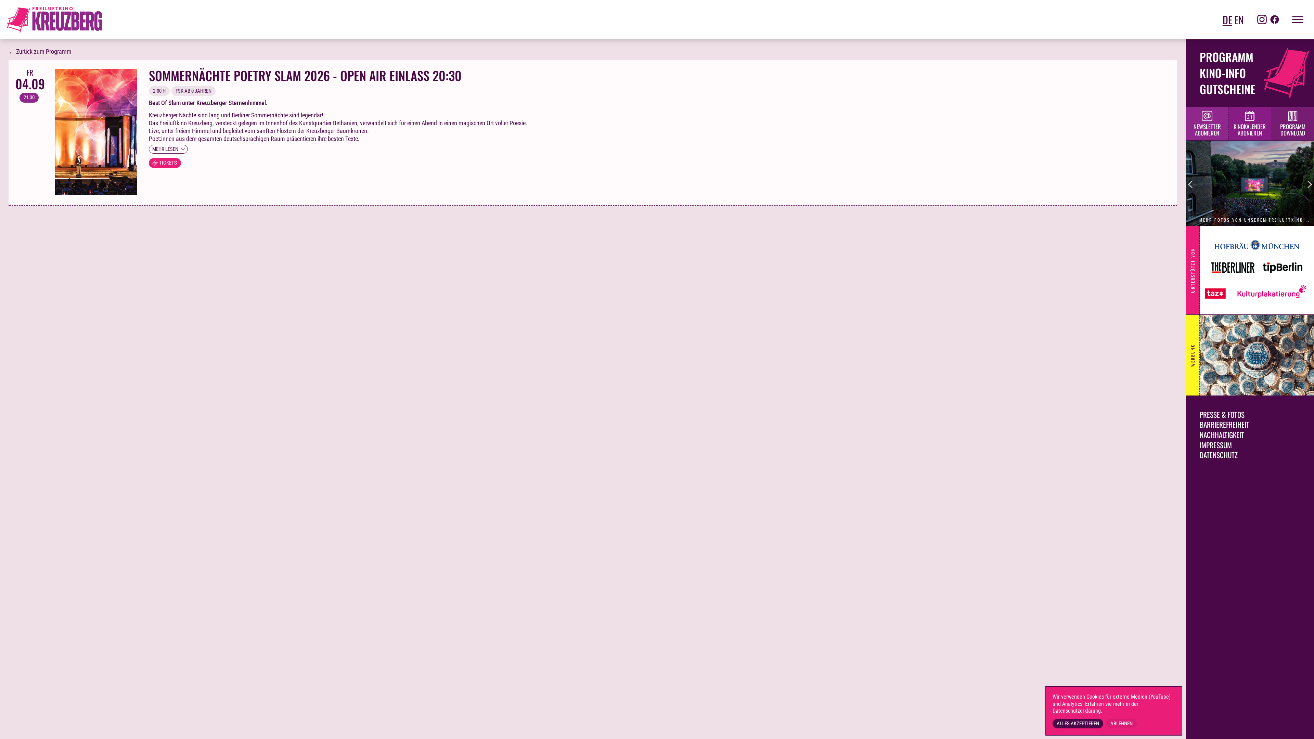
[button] (1293, 20)
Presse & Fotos (1222, 414)
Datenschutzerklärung (1077, 711)
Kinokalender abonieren (1250, 129)
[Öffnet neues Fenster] (1257, 253)
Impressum (1216, 445)
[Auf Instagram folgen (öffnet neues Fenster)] (1262, 20)
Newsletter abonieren (1207, 129)
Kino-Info (1223, 72)
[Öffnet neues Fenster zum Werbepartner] (1257, 355)
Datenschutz (1219, 455)
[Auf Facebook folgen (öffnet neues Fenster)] (1275, 20)
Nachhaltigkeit (1222, 434)
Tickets (168, 163)
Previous (1192, 185)
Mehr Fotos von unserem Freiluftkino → (1255, 220)
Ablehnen (1121, 724)
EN (1239, 20)
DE (1227, 20)
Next (1308, 185)
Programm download (1292, 129)
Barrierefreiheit (1224, 424)
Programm (1226, 56)
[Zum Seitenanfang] (1300, 729)
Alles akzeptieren (1078, 724)
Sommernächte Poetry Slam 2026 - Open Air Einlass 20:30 (305, 75)
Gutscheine (1227, 89)
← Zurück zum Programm (40, 51)
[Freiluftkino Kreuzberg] (54, 20)
